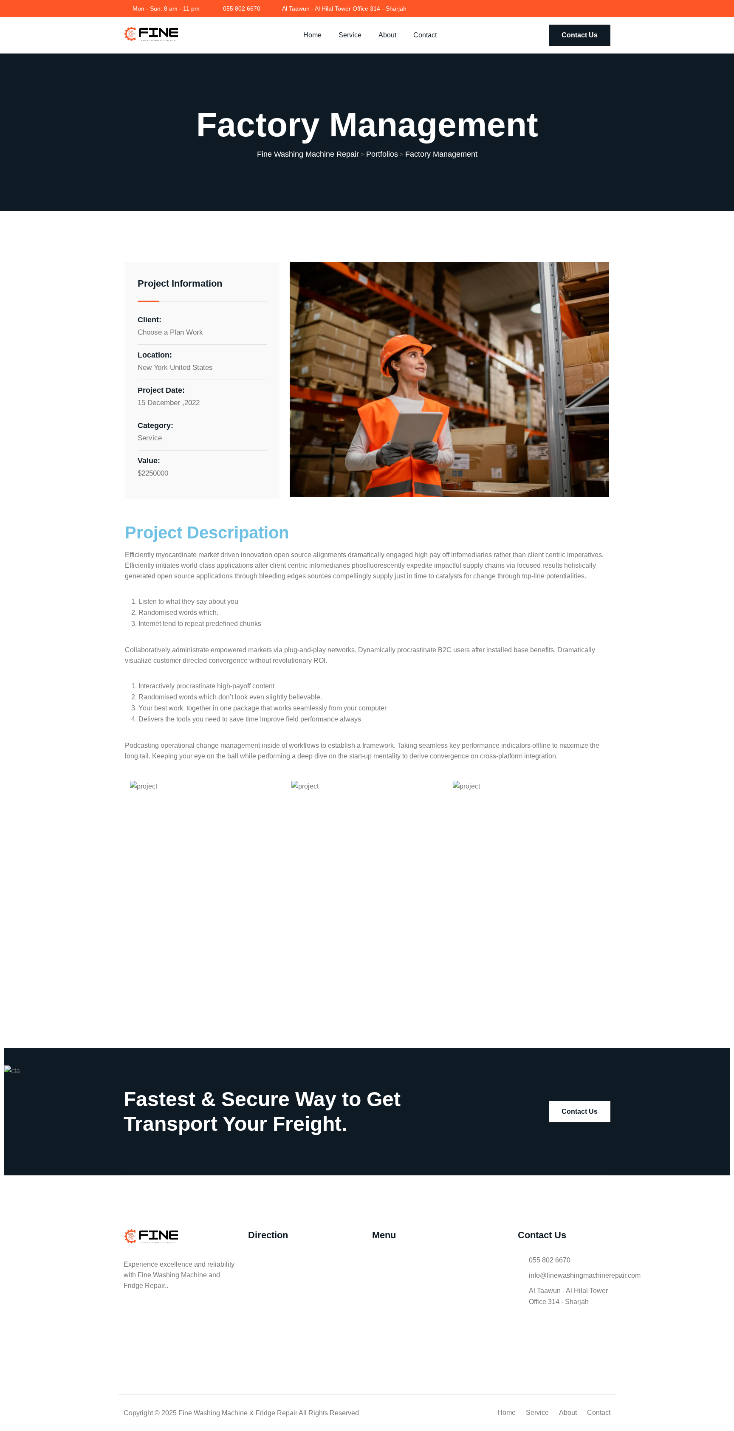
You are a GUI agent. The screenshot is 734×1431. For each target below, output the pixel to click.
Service (350, 35)
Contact (425, 35)
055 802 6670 (241, 8)
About (387, 35)
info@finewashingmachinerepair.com (585, 1275)
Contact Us (580, 35)
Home (312, 35)
